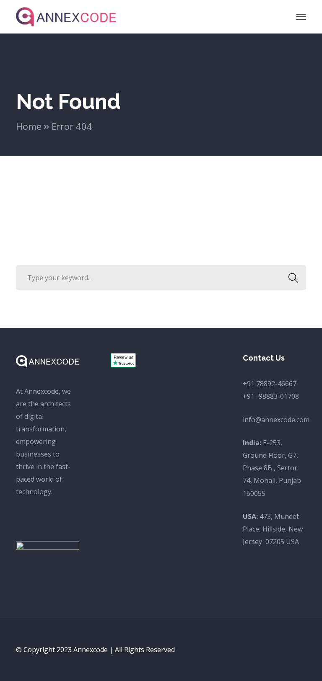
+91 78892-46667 (269, 383)
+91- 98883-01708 (271, 396)
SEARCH (293, 277)
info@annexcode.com (276, 419)
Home (29, 126)
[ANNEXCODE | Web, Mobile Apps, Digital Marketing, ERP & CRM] (66, 16)
